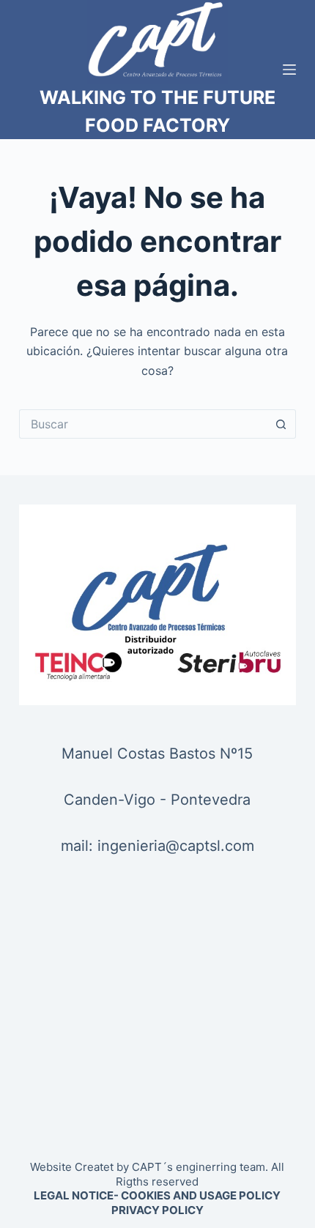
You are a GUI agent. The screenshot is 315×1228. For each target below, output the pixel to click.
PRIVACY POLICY (157, 1210)
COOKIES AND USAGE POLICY (201, 1195)
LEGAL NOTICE (74, 1195)
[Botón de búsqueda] (281, 424)
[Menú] (289, 69)
